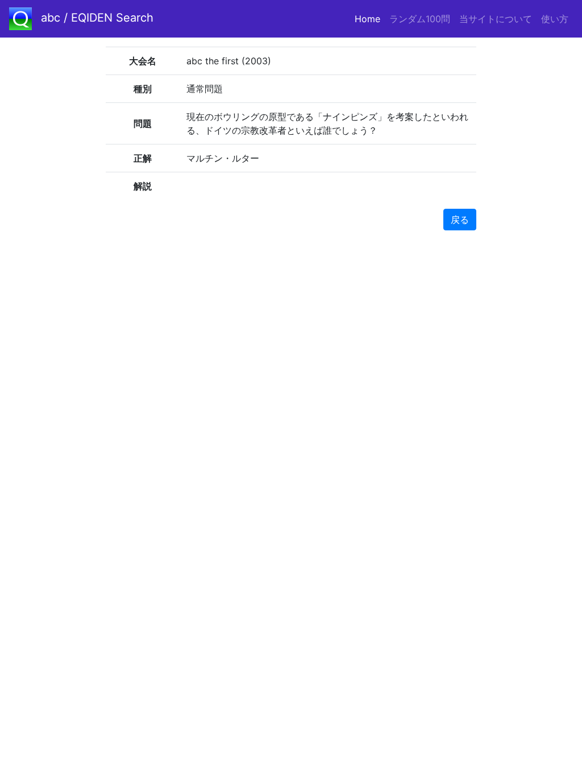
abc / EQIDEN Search (97, 17)
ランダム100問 (419, 18)
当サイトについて (495, 18)
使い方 (554, 18)
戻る (460, 219)
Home (370, 18)
